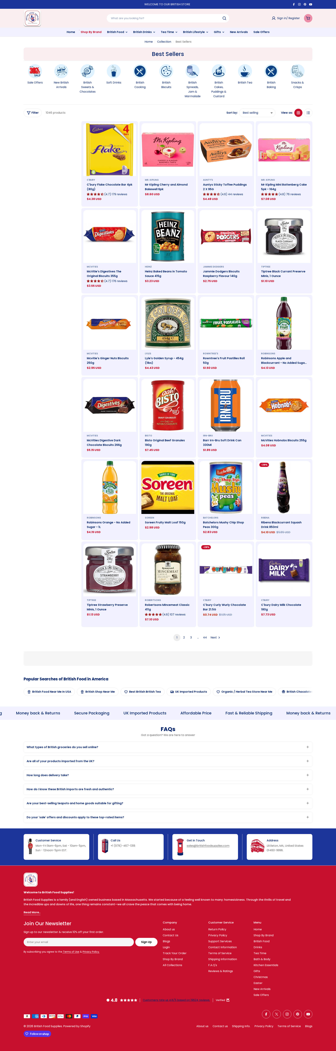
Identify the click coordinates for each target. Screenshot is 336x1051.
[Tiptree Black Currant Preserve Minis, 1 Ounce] (284, 236)
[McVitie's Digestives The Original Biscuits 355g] (109, 236)
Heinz (148, 266)
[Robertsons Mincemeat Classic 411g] (167, 569)
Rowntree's (210, 353)
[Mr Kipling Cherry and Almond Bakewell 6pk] (167, 149)
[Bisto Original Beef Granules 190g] (167, 405)
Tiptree (265, 266)
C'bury (91, 179)
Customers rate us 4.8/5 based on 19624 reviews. (176, 1000)
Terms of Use (70, 951)
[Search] (224, 18)
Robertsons (153, 600)
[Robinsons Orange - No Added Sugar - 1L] (109, 487)
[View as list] (308, 113)
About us (202, 1026)
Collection (164, 42)
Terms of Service (289, 1026)
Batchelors (210, 517)
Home (149, 42)
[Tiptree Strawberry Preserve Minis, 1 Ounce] (109, 569)
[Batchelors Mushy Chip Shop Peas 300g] (226, 487)
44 (205, 637)
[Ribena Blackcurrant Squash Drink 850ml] (284, 487)
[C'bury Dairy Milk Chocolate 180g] (284, 569)
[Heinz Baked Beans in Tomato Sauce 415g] (167, 236)
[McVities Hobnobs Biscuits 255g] (284, 405)
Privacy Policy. (91, 951)
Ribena (265, 517)
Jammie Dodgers (213, 266)
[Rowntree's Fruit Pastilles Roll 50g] (226, 323)
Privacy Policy (263, 1026)
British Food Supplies (48, 1026)
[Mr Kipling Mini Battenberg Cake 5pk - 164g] (284, 149)
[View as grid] (298, 113)
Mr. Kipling (152, 179)
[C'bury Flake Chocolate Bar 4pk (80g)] (109, 149)
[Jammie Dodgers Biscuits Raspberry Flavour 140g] (226, 236)
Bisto (148, 435)
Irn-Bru (208, 435)
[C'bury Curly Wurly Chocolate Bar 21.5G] (226, 569)
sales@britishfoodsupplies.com (208, 846)
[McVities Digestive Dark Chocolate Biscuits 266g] (109, 405)
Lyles (148, 353)
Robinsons (268, 353)
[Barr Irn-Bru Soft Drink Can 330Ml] (226, 405)
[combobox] (168, 18)
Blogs (308, 1026)
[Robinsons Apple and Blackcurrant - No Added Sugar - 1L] (284, 323)
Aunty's (208, 179)
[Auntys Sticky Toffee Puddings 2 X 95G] (226, 149)
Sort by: (232, 113)
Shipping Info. (241, 1026)
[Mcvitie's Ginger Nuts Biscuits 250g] (109, 323)
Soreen (149, 517)
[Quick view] (131, 131)
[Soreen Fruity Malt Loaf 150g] (167, 487)
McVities (92, 266)
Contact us (220, 1026)
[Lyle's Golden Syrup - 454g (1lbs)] (167, 323)
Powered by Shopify (76, 1026)
